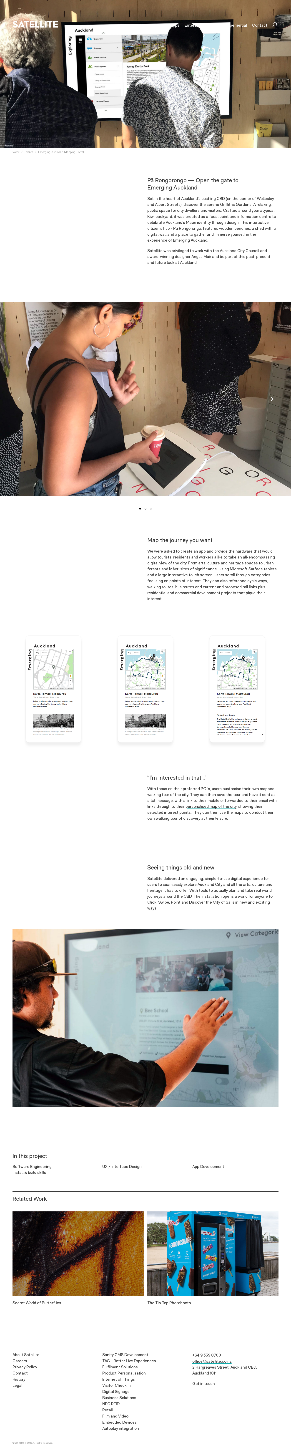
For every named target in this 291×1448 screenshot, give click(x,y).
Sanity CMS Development (125, 1354)
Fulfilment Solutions (120, 1367)
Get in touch (203, 1383)
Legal (17, 1385)
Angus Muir (201, 256)
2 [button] (145, 509)
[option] (145, 399)
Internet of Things (118, 1379)
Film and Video (115, 1416)
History (19, 1379)
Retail (107, 1410)
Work (16, 152)
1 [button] (140, 509)
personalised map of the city (211, 806)
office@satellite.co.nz (212, 1361)
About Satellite (26, 1354)
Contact (20, 1373)
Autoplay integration (120, 1428)
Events (29, 152)
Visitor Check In (116, 1385)
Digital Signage (116, 1391)
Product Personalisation (124, 1373)
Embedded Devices (119, 1422)
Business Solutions (119, 1397)
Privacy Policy (25, 1367)
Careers (20, 1360)
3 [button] (151, 509)
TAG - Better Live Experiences (129, 1360)
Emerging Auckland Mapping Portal (61, 152)
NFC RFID (111, 1403)
